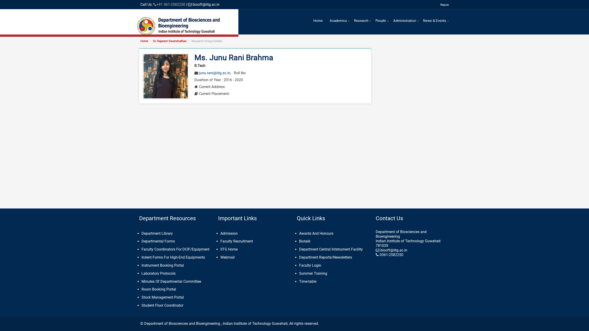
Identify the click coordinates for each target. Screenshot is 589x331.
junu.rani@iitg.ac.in (214, 73)
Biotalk (304, 241)
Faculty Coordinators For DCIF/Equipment (175, 249)
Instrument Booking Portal (162, 265)
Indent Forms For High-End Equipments (173, 257)
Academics (338, 21)
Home (318, 21)
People (380, 21)
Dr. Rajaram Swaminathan (170, 41)
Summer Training (313, 273)
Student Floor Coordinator (162, 305)
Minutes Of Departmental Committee (171, 281)
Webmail (227, 257)
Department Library (157, 233)
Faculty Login (310, 265)
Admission (229, 233)
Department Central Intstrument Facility (331, 249)
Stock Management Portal (162, 297)
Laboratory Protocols (158, 273)
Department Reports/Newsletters (325, 257)
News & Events (434, 21)
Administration (404, 21)
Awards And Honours (316, 233)
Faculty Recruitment (236, 241)
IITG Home (229, 249)
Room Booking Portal (158, 289)
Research (361, 21)
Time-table (307, 281)
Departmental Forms (158, 241)
